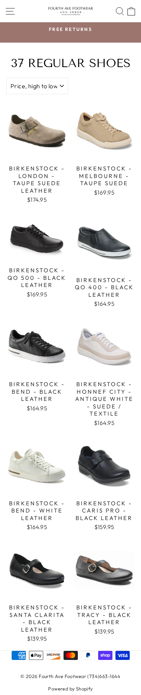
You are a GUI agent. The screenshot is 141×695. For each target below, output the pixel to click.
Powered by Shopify (70, 689)
